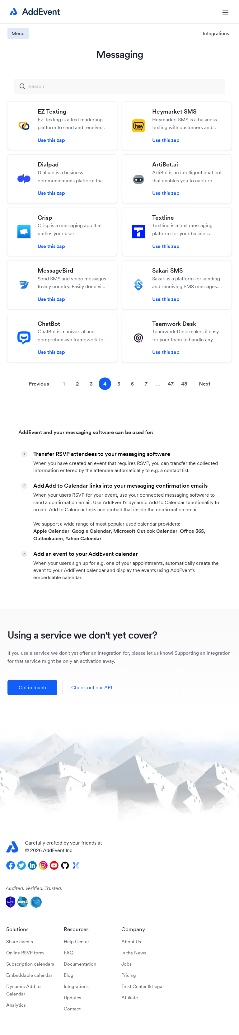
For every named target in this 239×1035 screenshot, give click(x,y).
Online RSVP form (25, 953)
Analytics (16, 1005)
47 (171, 383)
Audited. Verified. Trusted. (34, 888)
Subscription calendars (30, 964)
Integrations (76, 986)
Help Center (76, 941)
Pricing (128, 975)
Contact (72, 1009)
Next (204, 383)
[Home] (33, 12)
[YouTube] (54, 865)
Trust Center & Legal (142, 986)
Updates (72, 997)
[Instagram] (43, 865)
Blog (68, 975)
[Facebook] (10, 865)
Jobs (126, 964)
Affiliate (129, 997)
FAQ (68, 953)
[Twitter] (21, 865)
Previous (39, 383)
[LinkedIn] (32, 865)
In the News (133, 953)
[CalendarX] (76, 865)
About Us (131, 941)
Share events (19, 941)
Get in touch (32, 687)
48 (184, 383)
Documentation (80, 964)
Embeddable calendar (29, 975)
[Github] (65, 865)
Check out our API (91, 687)
